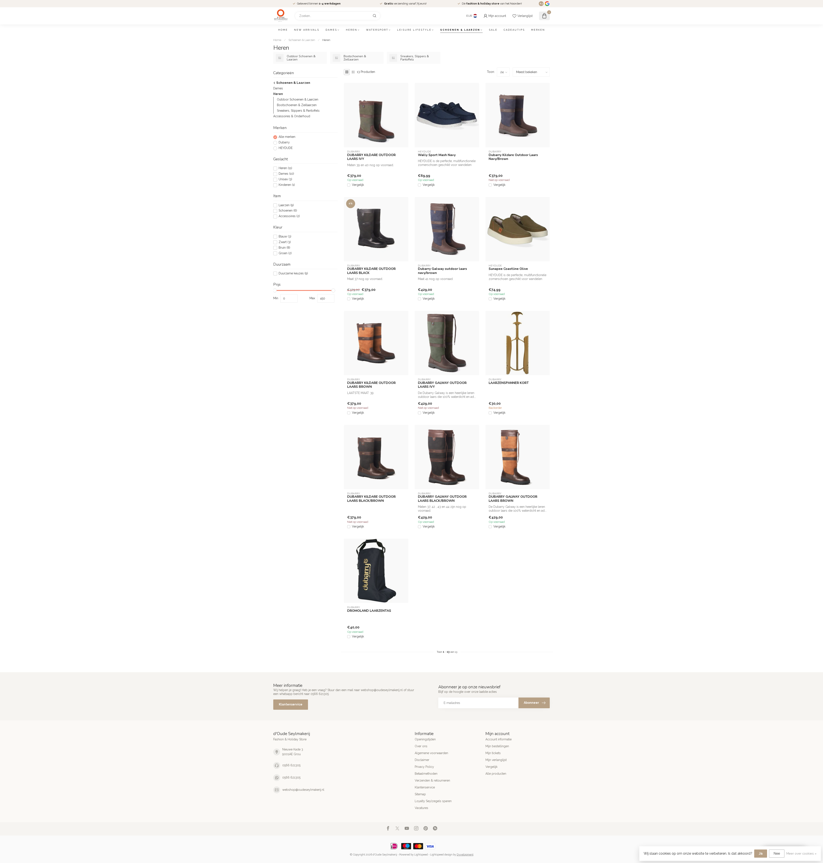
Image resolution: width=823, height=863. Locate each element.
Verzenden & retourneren (432, 780)
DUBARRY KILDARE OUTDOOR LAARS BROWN (371, 385)
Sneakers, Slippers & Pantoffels (298, 111)
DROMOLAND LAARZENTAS (369, 611)
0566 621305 (291, 765)
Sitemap (420, 794)
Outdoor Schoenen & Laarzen (297, 99)
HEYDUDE (286, 148)
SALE (493, 30)
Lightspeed (421, 854)
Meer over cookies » (801, 853)
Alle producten (495, 773)
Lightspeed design (441, 854)
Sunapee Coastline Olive (508, 269)
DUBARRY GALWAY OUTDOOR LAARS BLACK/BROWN (442, 499)
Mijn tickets (493, 753)
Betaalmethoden (426, 773)
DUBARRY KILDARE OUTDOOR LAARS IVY (371, 157)
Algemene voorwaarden (431, 753)
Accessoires (289, 216)
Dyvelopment (465, 854)
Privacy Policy (424, 766)
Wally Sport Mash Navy (437, 155)
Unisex (285, 179)
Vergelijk (358, 184)
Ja (761, 853)
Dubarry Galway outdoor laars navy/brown (442, 271)
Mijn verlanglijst (496, 760)
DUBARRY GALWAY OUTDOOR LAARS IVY (442, 385)
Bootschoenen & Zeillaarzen (297, 105)
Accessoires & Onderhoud (291, 116)
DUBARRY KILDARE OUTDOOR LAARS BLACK (371, 271)
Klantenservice (290, 704)
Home (283, 30)
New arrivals (306, 30)
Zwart (285, 242)
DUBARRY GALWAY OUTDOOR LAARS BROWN (513, 499)
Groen (285, 253)
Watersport (377, 30)
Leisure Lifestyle (414, 30)
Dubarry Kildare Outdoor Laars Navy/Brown (513, 157)
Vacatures (421, 808)
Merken (538, 30)
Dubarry (284, 142)
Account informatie (498, 739)
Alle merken (287, 137)
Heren (351, 30)
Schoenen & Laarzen (460, 30)
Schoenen (288, 210)
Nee (776, 853)
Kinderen (287, 185)
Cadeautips (514, 30)
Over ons (421, 746)
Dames (331, 30)
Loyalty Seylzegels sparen (433, 801)
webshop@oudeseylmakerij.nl (303, 789)
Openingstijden (425, 739)
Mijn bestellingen (497, 746)
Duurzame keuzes (293, 273)
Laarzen (286, 205)
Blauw (285, 236)
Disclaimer (422, 760)
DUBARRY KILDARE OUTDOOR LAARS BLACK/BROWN (371, 499)
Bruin (284, 247)
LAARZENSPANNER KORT (509, 383)
